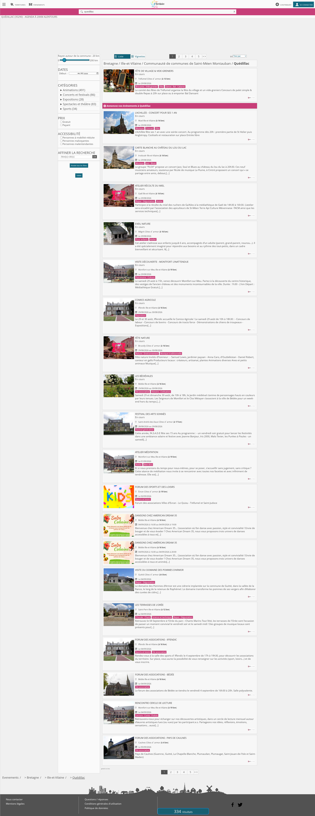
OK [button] (94, 156)
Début (62, 73)
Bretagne (111, 63)
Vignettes (138, 56)
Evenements (10, 777)
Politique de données (96, 808)
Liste (119, 56)
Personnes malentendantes (78, 144)
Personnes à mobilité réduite (79, 137)
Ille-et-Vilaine (131, 63)
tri (231, 56)
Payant (66, 125)
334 (183, 811)
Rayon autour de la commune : (75, 55)
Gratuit (67, 121)
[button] (79, 166)
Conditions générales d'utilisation (103, 803)
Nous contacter (14, 799)
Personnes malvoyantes (76, 140)
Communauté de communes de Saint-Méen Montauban (187, 63)
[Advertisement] (157, 36)
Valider (79, 175)
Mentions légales (15, 803)
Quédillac (78, 777)
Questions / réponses (96, 799)
